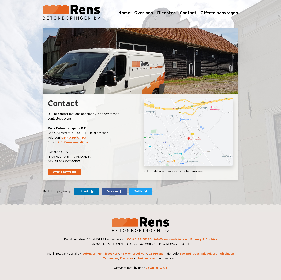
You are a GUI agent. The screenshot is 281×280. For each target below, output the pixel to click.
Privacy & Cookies (203, 239)
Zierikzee (126, 258)
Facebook (113, 191)
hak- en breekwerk (134, 253)
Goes (196, 253)
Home (124, 12)
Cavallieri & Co (156, 268)
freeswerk (112, 253)
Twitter (139, 191)
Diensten (166, 12)
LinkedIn (85, 191)
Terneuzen (110, 258)
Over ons (143, 12)
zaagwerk (156, 253)
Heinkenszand (148, 258)
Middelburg (209, 253)
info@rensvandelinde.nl (74, 142)
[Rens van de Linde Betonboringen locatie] (188, 132)
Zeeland (185, 253)
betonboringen (92, 253)
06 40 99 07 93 (73, 137)
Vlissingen (226, 253)
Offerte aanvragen (219, 12)
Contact (188, 12)
